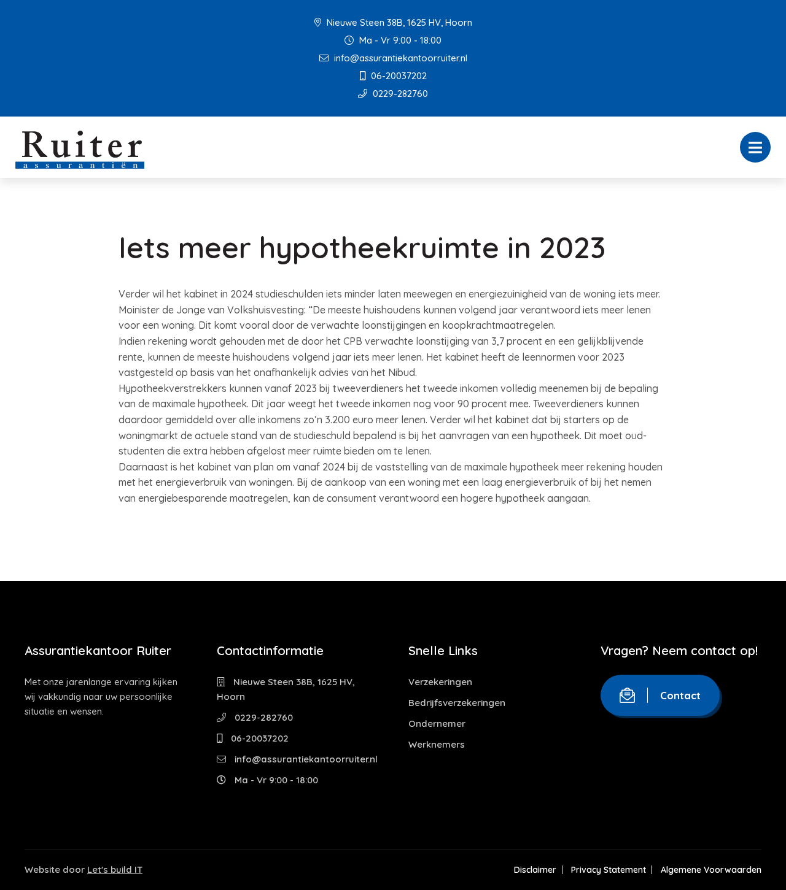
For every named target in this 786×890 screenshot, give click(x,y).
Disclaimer (535, 869)
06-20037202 (397, 76)
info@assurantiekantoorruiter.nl (399, 58)
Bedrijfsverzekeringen (456, 702)
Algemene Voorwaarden (711, 869)
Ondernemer (436, 723)
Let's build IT (114, 869)
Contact (680, 695)
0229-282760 (399, 93)
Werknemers (436, 744)
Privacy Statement (608, 869)
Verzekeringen (440, 682)
